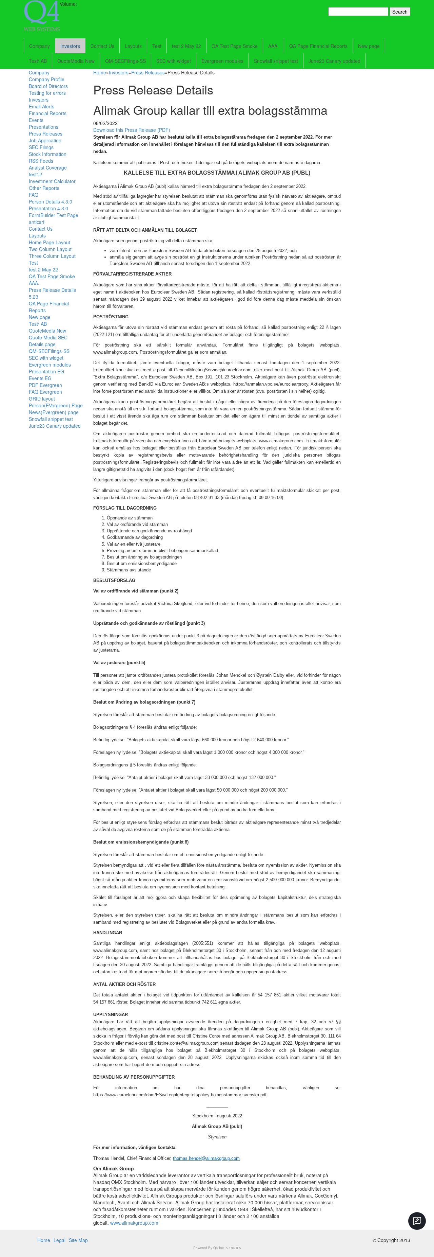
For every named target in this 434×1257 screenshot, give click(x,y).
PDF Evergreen (45, 385)
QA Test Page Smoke (235, 45)
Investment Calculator (52, 181)
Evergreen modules (222, 60)
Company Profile (46, 79)
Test (156, 45)
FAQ (33, 194)
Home (99, 72)
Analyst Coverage (48, 167)
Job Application (45, 140)
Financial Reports (47, 113)
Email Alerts (41, 106)
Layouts (133, 45)
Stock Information (47, 154)
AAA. (273, 45)
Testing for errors (47, 92)
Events (36, 120)
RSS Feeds (41, 160)
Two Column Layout (50, 249)
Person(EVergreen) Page (56, 405)
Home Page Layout (49, 242)
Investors (70, 45)
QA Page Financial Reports (318, 45)
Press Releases (45, 133)
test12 (35, 174)
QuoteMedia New (76, 60)
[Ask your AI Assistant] (417, 1221)
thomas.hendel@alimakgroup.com (206, 1158)
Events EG (40, 378)
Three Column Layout (52, 255)
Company (39, 45)
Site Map (78, 1240)
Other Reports (44, 187)
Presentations (43, 126)
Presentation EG (46, 371)
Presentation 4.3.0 (48, 208)
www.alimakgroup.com (134, 1222)
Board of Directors (48, 86)
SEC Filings (41, 147)
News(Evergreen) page (54, 412)
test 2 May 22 (186, 45)
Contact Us (102, 45)
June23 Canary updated (334, 60)
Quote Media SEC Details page (48, 341)
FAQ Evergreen (45, 391)
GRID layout (42, 398)
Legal (59, 1240)
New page (369, 45)
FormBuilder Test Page (53, 215)
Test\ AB (38, 60)
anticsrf (36, 221)
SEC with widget (173, 60)
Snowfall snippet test (276, 60)
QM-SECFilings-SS (125, 60)
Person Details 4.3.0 (50, 201)
